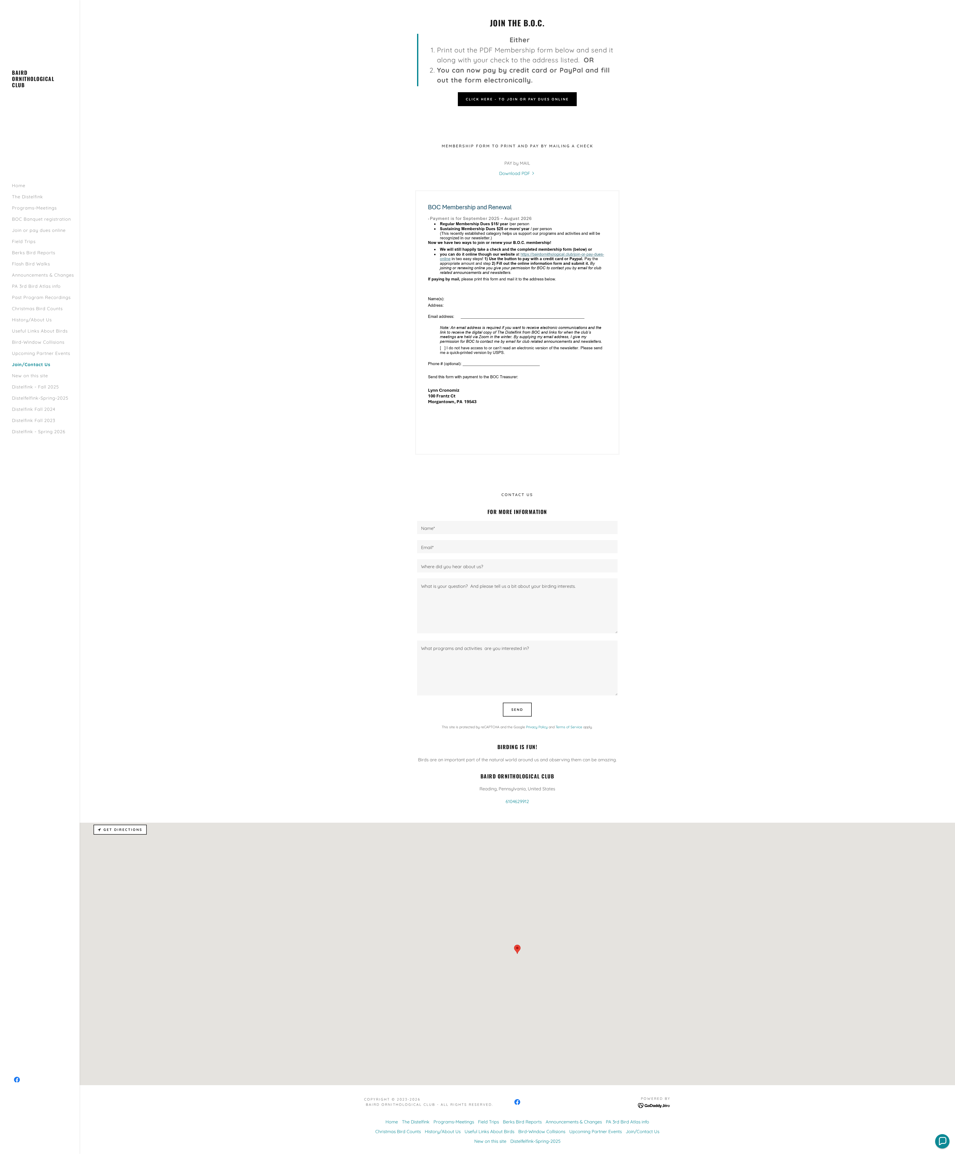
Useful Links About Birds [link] (40, 331)
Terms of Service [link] (569, 727)
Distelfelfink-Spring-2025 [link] (40, 398)
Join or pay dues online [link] (39, 230)
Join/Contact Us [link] (31, 364)
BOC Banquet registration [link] (41, 219)
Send (517, 709)
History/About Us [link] (32, 320)
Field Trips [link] (24, 241)
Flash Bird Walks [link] (31, 264)
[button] (942, 1141)
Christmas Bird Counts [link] (37, 308)
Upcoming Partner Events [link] (41, 353)
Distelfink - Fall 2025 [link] (35, 387)
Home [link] (18, 185)
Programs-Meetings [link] (34, 208)
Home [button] (391, 1122)
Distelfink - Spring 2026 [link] (38, 431)
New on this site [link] (30, 376)
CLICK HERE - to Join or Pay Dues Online (517, 99)
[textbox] (517, 527)
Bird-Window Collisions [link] (38, 342)
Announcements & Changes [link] (43, 275)
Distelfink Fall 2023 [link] (33, 420)
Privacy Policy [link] (537, 727)
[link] (40, 85)
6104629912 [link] (517, 801)
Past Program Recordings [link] (41, 297)
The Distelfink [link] (27, 197)
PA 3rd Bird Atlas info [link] (36, 286)
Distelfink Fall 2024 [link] (33, 409)
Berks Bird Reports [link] (33, 253)
